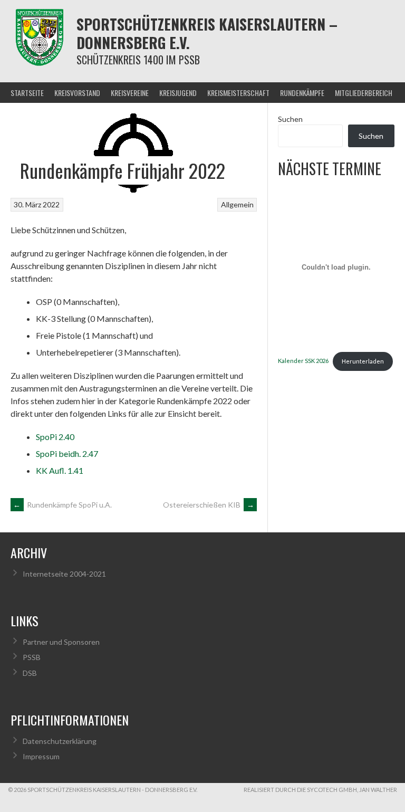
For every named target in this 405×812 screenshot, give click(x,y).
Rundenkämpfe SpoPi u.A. (62, 504)
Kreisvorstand (77, 92)
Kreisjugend (178, 92)
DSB (30, 672)
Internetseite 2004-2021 (64, 573)
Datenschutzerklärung (60, 741)
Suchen (290, 118)
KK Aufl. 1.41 (59, 470)
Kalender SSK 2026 (303, 361)
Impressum (41, 756)
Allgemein (237, 204)
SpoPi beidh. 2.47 (67, 453)
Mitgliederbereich (363, 92)
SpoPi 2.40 (55, 437)
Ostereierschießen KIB (208, 504)
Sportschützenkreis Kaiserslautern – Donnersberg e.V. (207, 33)
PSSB (32, 657)
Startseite (27, 92)
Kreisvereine (130, 92)
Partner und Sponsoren (61, 641)
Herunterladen (363, 361)
